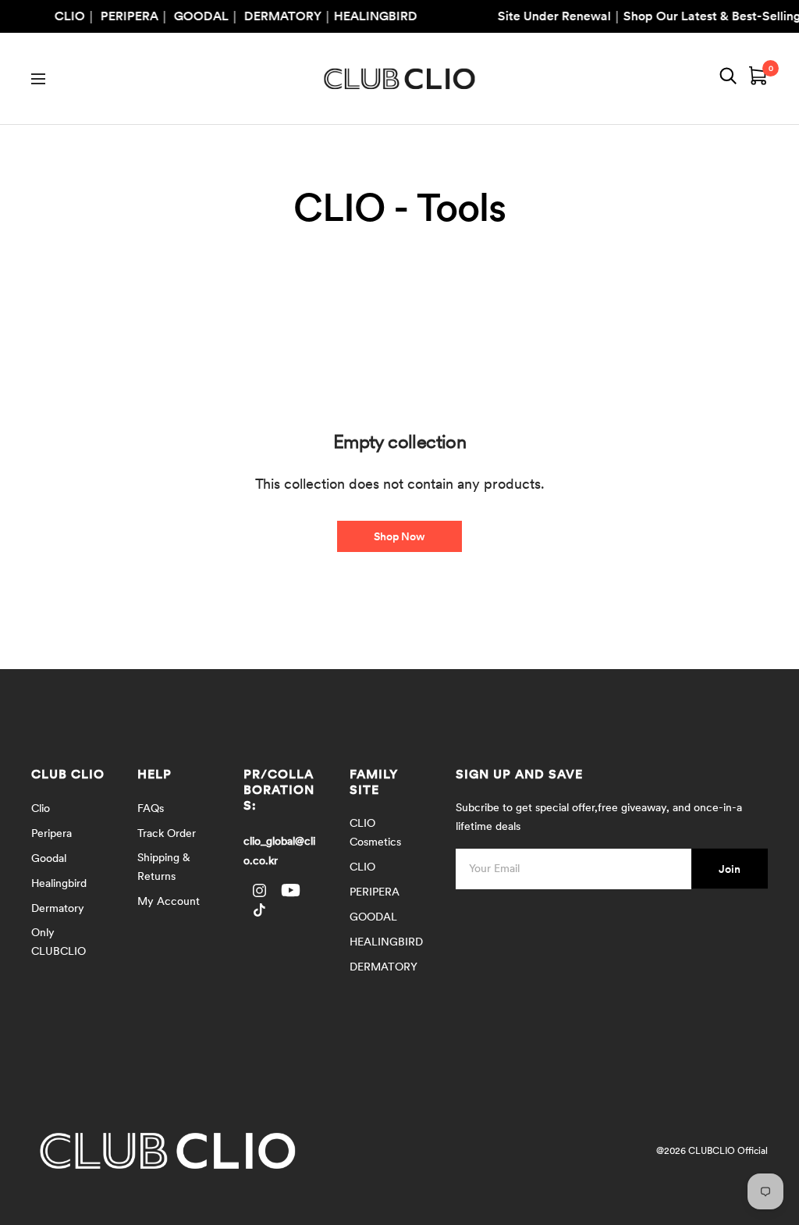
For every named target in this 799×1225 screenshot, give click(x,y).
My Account (168, 901)
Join (729, 868)
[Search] (728, 79)
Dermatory (57, 908)
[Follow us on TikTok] (259, 910)
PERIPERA (375, 891)
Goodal (48, 858)
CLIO (362, 866)
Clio (40, 808)
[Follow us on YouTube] (290, 890)
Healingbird (59, 883)
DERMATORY (383, 966)
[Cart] (758, 78)
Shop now (399, 536)
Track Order (166, 833)
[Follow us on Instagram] (259, 890)
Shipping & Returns (163, 866)
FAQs (150, 808)
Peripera (51, 833)
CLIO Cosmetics (375, 832)
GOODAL (373, 916)
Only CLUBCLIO (58, 941)
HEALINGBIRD (386, 941)
